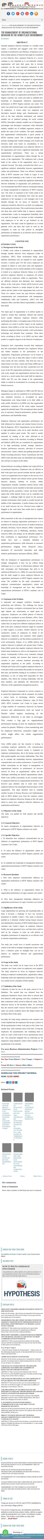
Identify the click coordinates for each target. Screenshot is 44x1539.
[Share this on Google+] (13, 1082)
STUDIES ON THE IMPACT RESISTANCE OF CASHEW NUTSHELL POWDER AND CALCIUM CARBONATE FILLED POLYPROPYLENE (6, 1116)
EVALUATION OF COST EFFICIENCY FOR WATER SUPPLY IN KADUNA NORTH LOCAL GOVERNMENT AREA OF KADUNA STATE (22, 1464)
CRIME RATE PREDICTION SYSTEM (15, 1357)
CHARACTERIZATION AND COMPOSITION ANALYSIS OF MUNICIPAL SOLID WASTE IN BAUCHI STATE (21, 1483)
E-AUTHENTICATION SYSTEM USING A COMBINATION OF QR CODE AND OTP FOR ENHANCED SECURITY (18, 1404)
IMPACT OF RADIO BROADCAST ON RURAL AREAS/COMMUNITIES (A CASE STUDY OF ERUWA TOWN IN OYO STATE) (20, 1417)
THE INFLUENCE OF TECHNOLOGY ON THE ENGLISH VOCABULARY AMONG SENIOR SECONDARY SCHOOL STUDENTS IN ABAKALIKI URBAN (22, 1391)
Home (4, 25)
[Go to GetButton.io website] (5, 1536)
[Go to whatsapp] (5, 1532)
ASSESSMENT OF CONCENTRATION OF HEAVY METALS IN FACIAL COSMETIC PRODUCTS (29, 1111)
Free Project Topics (8, 1348)
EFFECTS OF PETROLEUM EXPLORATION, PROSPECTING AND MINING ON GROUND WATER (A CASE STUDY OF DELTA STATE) (20, 1471)
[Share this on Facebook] (7, 1082)
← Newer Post (6, 1176)
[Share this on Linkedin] (16, 1082)
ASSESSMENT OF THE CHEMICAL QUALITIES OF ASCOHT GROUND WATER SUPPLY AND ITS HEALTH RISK (20, 1489)
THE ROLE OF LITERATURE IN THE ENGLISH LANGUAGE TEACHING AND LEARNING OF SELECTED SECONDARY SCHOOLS (18, 1368)
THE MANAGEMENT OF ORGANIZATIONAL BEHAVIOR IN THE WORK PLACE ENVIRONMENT (22, 33)
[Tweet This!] (10, 1082)
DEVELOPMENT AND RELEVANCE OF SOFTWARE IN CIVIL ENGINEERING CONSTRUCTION (18, 1162)
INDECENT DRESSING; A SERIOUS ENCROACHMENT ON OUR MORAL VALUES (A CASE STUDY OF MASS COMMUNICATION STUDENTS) (21, 1337)
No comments (5, 38)
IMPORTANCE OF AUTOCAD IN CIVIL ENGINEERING (6, 1159)
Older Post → (38, 1176)
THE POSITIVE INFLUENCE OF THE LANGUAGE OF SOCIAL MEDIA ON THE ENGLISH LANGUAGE (21, 1379)
